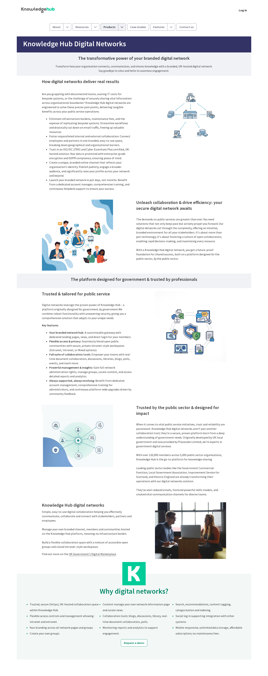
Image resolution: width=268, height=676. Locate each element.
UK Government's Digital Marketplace (92, 554)
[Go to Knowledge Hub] (41, 10)
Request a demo (134, 643)
